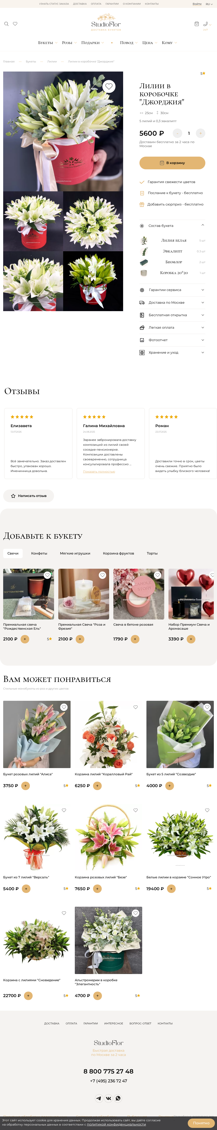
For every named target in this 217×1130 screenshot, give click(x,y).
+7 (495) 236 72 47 (108, 1080)
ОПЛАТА (71, 1023)
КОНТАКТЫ (165, 1023)
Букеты (45, 42)
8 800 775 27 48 (108, 1071)
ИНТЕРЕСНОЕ (113, 1023)
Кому (167, 42)
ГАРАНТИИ (90, 1023)
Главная (9, 61)
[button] (6, 22)
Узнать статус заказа (54, 3)
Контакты (152, 3)
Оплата (96, 3)
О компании (132, 3)
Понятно (201, 1123)
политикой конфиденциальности (116, 1124)
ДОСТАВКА (51, 1023)
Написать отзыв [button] (32, 496)
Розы (67, 42)
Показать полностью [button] (99, 471)
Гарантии (112, 3)
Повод (126, 42)
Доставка (80, 3)
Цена (147, 42)
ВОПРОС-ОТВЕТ (140, 1023)
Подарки (90, 42)
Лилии (52, 61)
